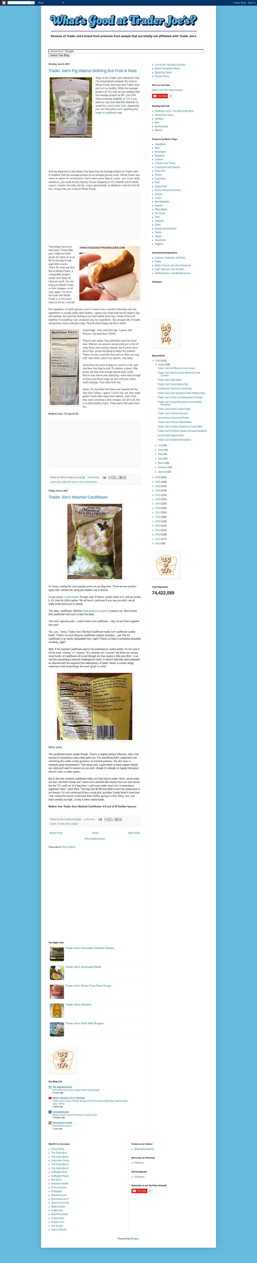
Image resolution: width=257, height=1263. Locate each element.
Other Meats (161, 209)
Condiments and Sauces (167, 167)
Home (95, 833)
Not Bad (159, 118)
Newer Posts (55, 833)
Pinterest (138, 1163)
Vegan (158, 236)
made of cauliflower (106, 112)
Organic (159, 205)
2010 (158, 543)
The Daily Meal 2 (60, 1156)
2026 (158, 360)
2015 (158, 521)
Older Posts (134, 833)
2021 (158, 495)
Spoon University (60, 1202)
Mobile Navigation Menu (167, 68)
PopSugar (56, 1191)
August (162, 364)
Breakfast (159, 155)
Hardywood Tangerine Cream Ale (175, 388)
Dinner (158, 175)
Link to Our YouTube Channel (170, 64)
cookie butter (71, 597)
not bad (60, 824)
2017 (158, 512)
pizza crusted (99, 610)
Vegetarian (160, 240)
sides (67, 824)
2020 (158, 499)
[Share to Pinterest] (124, 477)
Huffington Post (59, 1172)
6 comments (93, 477)
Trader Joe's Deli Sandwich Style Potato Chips (181, 393)
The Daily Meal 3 (60, 1164)
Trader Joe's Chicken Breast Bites (175, 422)
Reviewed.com (59, 1195)
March (161, 463)
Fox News (56, 1179)
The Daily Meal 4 (60, 1168)
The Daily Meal (59, 1153)
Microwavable (162, 201)
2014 (158, 525)
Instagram (139, 1176)
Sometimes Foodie (62, 1123)
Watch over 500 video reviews (167, 90)
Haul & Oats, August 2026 (171, 435)
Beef (157, 148)
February (163, 467)
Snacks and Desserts (165, 228)
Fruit (157, 182)
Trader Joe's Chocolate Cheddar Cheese (89, 948)
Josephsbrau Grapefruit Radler (173, 417)
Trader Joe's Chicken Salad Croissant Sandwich (182, 431)
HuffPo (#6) (57, 1210)
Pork (157, 217)
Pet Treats (160, 213)
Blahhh (158, 130)
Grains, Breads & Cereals (168, 190)
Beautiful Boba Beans (62, 1126)
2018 (158, 508)
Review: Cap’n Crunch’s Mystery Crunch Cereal (74, 1115)
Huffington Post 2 (60, 1176)
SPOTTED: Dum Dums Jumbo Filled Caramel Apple (76, 1090)
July (160, 445)
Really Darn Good (164, 115)
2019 (158, 503)
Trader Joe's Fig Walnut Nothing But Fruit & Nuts (93, 70)
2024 (158, 481)
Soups (158, 232)
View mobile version (94, 838)
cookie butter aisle (116, 105)
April (160, 458)
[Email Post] (104, 477)
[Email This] (110, 477)
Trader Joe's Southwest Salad (83, 966)
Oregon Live (57, 1222)
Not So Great (161, 126)
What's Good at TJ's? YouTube (68, 1098)
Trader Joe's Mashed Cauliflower (78, 497)
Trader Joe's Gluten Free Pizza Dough (88, 985)
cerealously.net (60, 1112)
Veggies (159, 244)
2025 (158, 477)
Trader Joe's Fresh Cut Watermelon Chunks (180, 397)
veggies (74, 824)
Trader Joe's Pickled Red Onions (174, 440)
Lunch (158, 198)
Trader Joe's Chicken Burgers (173, 413)
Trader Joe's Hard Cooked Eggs (174, 409)
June (161, 449)
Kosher (158, 194)
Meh (157, 122)
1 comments (89, 819)
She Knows (57, 1226)
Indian (158, 261)
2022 (158, 490)
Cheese (159, 159)
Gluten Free (161, 186)
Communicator (58, 1187)
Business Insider (59, 1183)
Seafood (159, 221)
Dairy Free (160, 171)
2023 (158, 486)
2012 (158, 534)
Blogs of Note (58, 1206)
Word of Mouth (58, 1229)
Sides (158, 224)
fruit (59, 482)
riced (85, 610)
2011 (158, 539)
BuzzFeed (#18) (59, 1214)
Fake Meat (160, 178)
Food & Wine (58, 1149)
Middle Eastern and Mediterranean (172, 273)
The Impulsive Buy (62, 1087)
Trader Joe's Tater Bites (170, 380)
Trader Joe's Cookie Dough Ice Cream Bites (180, 426)
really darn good (69, 482)
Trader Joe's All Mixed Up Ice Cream (176, 368)
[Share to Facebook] (121, 477)
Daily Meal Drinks (60, 1160)
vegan (89, 185)
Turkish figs (117, 392)
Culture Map (57, 1218)
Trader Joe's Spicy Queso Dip (173, 384)
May (160, 454)
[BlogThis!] (114, 477)
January (162, 472)
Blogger (135, 1238)
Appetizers (160, 144)
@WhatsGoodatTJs (144, 1149)
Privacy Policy (162, 76)
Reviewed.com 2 (59, 1199)
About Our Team (163, 72)
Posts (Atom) (68, 847)
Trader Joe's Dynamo (78, 1004)
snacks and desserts (87, 482)
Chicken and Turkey (165, 163)
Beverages (160, 151)
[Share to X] (117, 477)
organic (52, 185)
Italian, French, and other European (173, 265)
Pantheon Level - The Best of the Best (174, 111)
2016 (158, 517)
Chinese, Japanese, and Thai (170, 257)
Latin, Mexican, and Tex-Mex (169, 269)
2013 (158, 530)
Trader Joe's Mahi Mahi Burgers (84, 1023)
